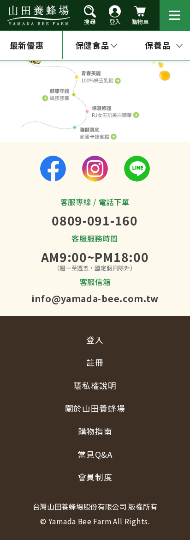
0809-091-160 (94, 220)
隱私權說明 (95, 385)
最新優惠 (27, 45)
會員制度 (95, 477)
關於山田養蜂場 (95, 408)
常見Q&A (95, 454)
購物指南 (95, 431)
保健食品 (92, 45)
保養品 (158, 45)
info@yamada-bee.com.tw (95, 298)
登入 (94, 340)
